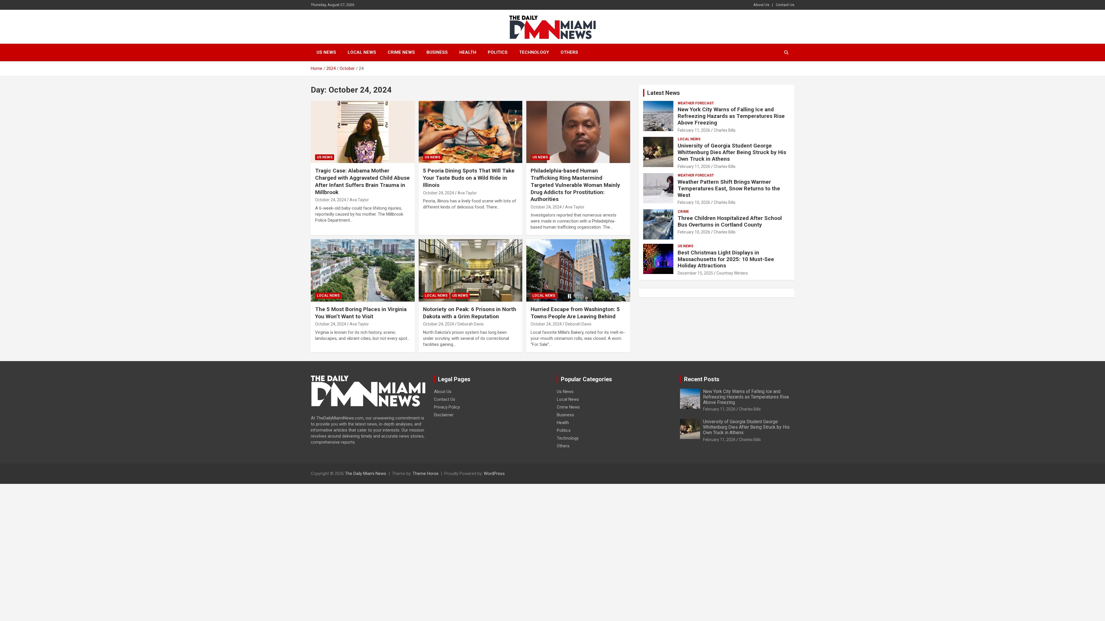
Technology (534, 52)
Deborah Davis (471, 324)
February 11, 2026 (694, 130)
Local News (362, 52)
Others (569, 52)
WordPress (494, 473)
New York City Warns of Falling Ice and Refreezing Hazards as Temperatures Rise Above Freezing (731, 116)
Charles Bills (725, 130)
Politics (498, 52)
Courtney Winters (732, 273)
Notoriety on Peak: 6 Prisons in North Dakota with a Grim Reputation (469, 313)
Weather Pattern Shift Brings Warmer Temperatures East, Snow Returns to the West (729, 188)
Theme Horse (426, 473)
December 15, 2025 (695, 273)
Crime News (401, 52)
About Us (761, 5)
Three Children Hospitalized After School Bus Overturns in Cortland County (730, 221)
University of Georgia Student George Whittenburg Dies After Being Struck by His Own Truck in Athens (732, 152)
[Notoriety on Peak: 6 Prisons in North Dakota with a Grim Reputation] (470, 270)
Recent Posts (701, 379)
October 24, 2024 (330, 200)
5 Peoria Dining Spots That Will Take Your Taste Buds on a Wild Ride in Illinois (469, 177)
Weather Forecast (696, 103)
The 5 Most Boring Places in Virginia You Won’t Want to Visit (361, 313)
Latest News (663, 92)
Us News (326, 52)
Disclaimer (444, 414)
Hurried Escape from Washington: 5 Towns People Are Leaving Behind (575, 313)
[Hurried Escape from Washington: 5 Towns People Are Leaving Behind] (578, 270)
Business (437, 52)
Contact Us (785, 5)
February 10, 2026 (694, 202)
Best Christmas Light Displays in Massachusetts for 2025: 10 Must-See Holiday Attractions (726, 259)
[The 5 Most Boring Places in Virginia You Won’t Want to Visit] (362, 270)
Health (467, 52)
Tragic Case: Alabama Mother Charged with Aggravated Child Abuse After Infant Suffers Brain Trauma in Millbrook (362, 181)
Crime (683, 212)
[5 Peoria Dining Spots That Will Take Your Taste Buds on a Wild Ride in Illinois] (470, 132)
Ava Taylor (359, 200)
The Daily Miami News (365, 473)
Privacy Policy (447, 407)
